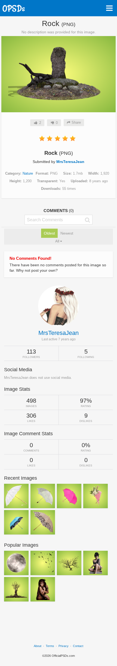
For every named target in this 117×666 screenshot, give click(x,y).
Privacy (64, 646)
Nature (28, 173)
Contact (78, 646)
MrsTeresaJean (70, 161)
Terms (50, 646)
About (37, 646)
